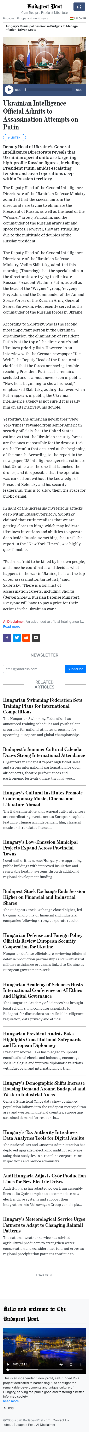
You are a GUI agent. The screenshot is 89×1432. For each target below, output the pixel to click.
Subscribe (75, 669)
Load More (44, 1275)
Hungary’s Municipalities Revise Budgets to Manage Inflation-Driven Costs (41, 27)
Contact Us (61, 1420)
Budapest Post (44, 6)
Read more (11, 626)
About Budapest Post (19, 1425)
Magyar (80, 18)
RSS (10, 1408)
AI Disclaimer (45, 1425)
